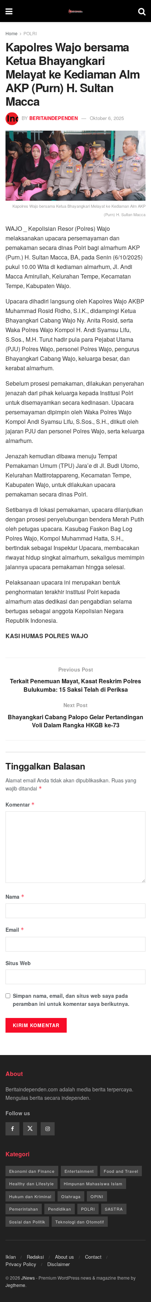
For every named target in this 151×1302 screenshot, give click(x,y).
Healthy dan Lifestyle (31, 1183)
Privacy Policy (20, 1264)
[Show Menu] (8, 11)
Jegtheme (15, 1285)
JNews (28, 1277)
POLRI (30, 33)
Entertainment (79, 1171)
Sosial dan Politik (27, 1222)
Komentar (20, 804)
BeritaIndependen (53, 117)
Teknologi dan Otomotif (79, 1222)
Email (14, 929)
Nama (15, 896)
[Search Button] (142, 11)
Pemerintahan (23, 1209)
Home (11, 33)
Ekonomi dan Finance (32, 1171)
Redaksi (35, 1256)
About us (64, 1256)
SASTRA (114, 1209)
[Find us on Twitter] (30, 1128)
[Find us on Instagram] (48, 1128)
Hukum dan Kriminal (30, 1196)
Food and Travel (121, 1171)
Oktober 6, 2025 (107, 117)
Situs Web (18, 963)
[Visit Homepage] (75, 11)
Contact (93, 1256)
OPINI (97, 1196)
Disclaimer (58, 1264)
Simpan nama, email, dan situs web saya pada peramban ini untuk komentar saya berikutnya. (71, 999)
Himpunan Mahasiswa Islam (93, 1183)
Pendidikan (59, 1209)
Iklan (10, 1256)
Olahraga (71, 1196)
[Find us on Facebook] (12, 1128)
